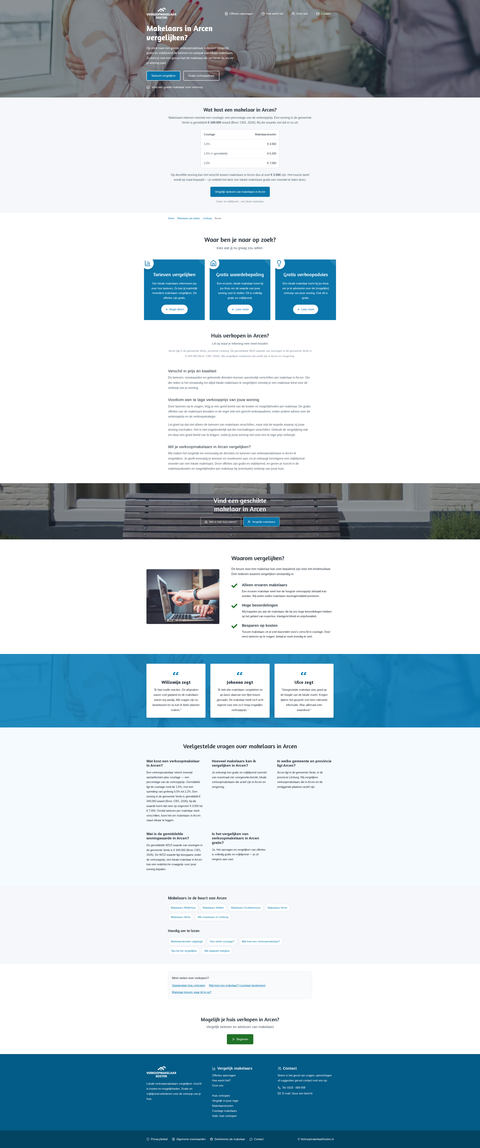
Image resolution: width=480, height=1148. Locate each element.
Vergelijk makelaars (263, 521)
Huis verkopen (221, 1095)
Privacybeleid (159, 1139)
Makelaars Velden (213, 907)
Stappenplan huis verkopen (188, 985)
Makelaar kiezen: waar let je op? (191, 992)
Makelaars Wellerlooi (183, 907)
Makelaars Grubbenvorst (245, 907)
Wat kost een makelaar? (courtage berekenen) (237, 985)
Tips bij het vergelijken (184, 950)
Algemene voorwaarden (191, 1139)
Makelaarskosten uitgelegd (187, 941)
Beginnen (242, 1039)
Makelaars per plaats (188, 218)
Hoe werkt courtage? (222, 941)
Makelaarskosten (222, 1105)
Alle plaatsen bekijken (217, 950)
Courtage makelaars (224, 1110)
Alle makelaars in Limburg (213, 917)
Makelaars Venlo (180, 917)
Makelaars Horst (277, 907)
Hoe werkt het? (221, 1080)
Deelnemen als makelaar (229, 1139)
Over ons (218, 1085)
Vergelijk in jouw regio (225, 1100)
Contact (259, 1139)
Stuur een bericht (302, 1093)
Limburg (207, 218)
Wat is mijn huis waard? (223, 521)
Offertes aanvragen (224, 1075)
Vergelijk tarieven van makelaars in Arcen (240, 191)
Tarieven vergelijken (163, 75)
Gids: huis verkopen (224, 1115)
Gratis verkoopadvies (201, 75)
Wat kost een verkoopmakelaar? (261, 941)
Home (171, 218)
